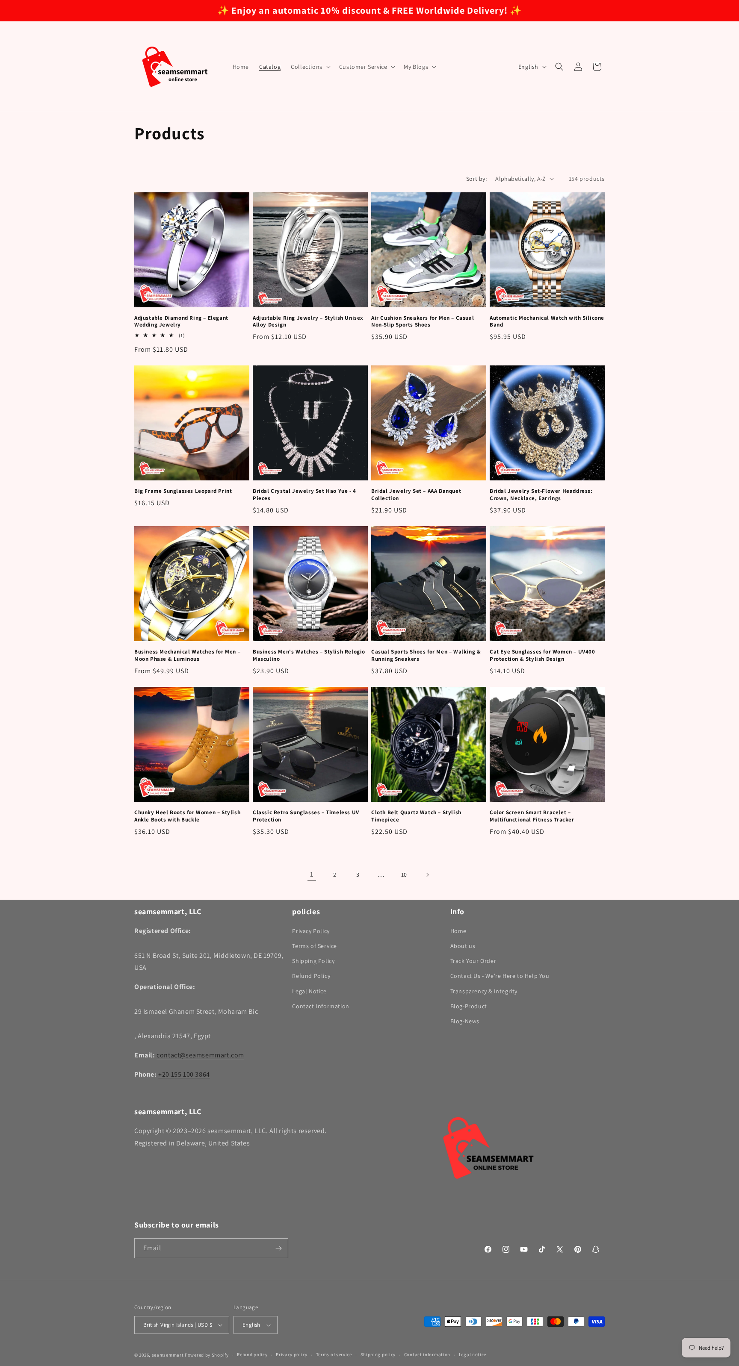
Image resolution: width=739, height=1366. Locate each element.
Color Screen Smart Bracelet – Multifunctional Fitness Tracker (532, 816)
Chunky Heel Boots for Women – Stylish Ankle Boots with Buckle (187, 816)
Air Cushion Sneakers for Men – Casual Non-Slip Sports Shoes (422, 322)
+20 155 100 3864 (184, 1074)
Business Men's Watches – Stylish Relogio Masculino (309, 655)
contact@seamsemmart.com (200, 1055)
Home (458, 931)
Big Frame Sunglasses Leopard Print (183, 491)
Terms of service (334, 1354)
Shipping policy (378, 1354)
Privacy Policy (310, 931)
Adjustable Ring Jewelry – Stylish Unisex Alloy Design (308, 322)
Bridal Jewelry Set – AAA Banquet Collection (416, 495)
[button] (310, 67)
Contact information (427, 1354)
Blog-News (464, 1021)
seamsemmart (168, 1355)
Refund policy (252, 1354)
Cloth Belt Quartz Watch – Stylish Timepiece (416, 816)
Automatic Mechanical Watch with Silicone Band (547, 322)
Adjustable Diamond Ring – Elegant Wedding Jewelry (181, 322)
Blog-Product (468, 1006)
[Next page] (427, 875)
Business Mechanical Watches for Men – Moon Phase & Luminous (187, 655)
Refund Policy (311, 976)
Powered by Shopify (207, 1355)
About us (463, 946)
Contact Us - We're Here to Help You (500, 976)
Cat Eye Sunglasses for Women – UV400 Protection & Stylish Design (542, 655)
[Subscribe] (278, 1248)
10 (404, 874)
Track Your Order (473, 961)
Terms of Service (314, 946)
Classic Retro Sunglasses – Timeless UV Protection (306, 816)
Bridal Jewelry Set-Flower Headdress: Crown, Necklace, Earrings (541, 495)
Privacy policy (291, 1354)
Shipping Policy (313, 961)
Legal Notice (309, 991)
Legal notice (472, 1354)
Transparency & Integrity (483, 991)
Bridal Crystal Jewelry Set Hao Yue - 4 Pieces (304, 495)
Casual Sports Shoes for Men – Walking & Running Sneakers (426, 655)
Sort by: (476, 179)
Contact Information (320, 1006)
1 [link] (311, 874)
